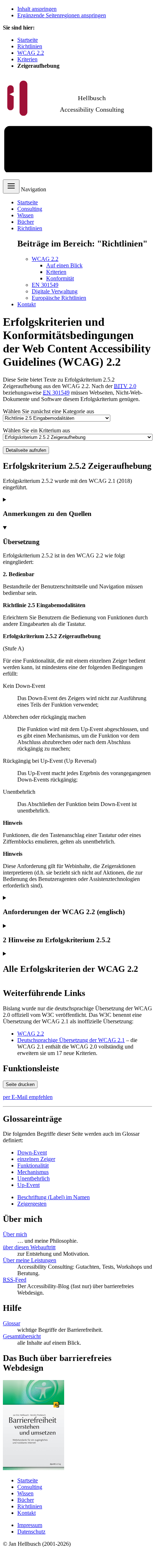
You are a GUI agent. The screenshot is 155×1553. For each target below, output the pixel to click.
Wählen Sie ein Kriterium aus (36, 430)
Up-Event (28, 1185)
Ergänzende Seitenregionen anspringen (61, 15)
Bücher (25, 222)
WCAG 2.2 (30, 53)
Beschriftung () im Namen (53, 1197)
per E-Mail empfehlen (28, 1097)
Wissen (25, 215)
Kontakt (26, 304)
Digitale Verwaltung (55, 291)
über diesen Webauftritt (29, 1247)
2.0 (125, 386)
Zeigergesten (31, 1204)
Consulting (29, 209)
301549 (56, 393)
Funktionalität (33, 1165)
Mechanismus (33, 1172)
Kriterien (27, 59)
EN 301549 (45, 285)
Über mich (15, 1234)
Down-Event (32, 1152)
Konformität (60, 278)
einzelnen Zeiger (36, 1159)
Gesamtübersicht (22, 1336)
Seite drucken (20, 1084)
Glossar (11, 1323)
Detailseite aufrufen (26, 450)
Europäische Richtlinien (59, 298)
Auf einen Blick (64, 265)
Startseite (27, 40)
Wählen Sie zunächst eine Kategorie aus (48, 411)
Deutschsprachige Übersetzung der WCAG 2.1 (71, 1040)
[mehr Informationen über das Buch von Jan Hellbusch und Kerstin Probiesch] (33, 1468)
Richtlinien (29, 46)
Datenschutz (31, 1531)
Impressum (29, 1525)
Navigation (33, 189)
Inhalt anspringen (37, 9)
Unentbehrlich (33, 1178)
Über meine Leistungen (29, 1260)
